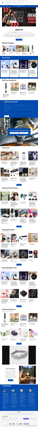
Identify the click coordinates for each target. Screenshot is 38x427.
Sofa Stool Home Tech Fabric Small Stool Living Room (32, 178)
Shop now (19, 21)
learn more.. (19, 39)
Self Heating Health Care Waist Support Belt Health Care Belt (23, 93)
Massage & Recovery (4, 53)
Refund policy (29, 425)
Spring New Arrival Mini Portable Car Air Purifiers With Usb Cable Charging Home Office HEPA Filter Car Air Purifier (23, 163)
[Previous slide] (14, 27)
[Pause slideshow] (23, 27)
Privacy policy (19, 425)
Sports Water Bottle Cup (31, 92)
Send (6, 116)
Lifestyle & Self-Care (31, 53)
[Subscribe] (16, 419)
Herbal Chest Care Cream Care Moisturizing (14, 92)
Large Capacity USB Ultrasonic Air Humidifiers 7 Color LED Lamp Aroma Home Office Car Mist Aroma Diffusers (14, 163)
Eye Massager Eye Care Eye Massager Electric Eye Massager (14, 244)
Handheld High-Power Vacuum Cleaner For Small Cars (14, 179)
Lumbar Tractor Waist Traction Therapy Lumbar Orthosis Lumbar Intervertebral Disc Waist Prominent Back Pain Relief (23, 220)
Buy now (10, 380)
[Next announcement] (25, 6)
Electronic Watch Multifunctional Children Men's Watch (32, 300)
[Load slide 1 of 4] (16, 27)
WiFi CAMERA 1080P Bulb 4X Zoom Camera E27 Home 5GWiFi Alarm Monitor (5, 71)
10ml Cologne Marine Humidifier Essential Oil (4, 162)
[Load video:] (19, 355)
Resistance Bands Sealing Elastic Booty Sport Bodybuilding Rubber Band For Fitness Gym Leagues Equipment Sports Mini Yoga (32, 220)
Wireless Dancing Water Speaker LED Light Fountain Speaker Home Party (23, 71)
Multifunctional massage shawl (14, 260)
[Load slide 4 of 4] (20, 27)
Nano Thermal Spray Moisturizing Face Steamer (23, 339)
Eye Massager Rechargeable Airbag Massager (23, 244)
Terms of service (34, 425)
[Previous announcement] (12, 6)
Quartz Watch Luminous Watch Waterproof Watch (14, 299)
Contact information (24, 425)
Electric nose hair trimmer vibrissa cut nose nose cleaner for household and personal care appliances (6, 95)
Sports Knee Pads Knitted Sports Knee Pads (14, 219)
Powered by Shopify (13, 425)
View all (19, 184)
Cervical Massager (31, 243)
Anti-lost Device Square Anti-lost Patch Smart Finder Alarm (23, 300)
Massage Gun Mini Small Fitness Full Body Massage (4, 260)
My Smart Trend (9, 425)
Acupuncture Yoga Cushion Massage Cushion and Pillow (4, 202)
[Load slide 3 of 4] (18, 27)
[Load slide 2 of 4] (17, 27)
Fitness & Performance (25, 53)
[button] (32, 2)
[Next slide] (22, 27)
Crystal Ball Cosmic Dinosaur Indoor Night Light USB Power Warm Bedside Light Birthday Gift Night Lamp (4, 179)
